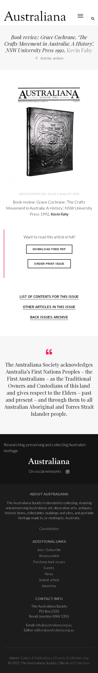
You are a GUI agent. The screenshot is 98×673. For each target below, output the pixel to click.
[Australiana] (35, 16)
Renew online (49, 556)
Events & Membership (72, 658)
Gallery (25, 658)
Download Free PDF (49, 249)
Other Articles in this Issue (49, 307)
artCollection (80, 663)
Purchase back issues (49, 562)
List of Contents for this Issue (49, 297)
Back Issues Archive (49, 317)
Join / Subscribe (49, 550)
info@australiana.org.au (54, 625)
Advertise (49, 586)
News (49, 574)
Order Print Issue (49, 263)
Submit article (49, 580)
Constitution (49, 528)
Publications (43, 658)
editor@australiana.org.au (54, 630)
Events (49, 568)
